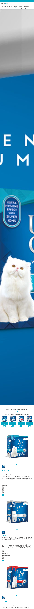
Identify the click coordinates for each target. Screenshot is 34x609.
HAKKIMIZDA (9, 6)
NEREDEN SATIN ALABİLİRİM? (24, 6)
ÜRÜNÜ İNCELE (4, 426)
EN (24, 8)
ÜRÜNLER (15, 6)
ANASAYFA (4, 6)
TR (25, 8)
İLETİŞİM (20, 8)
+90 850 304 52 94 (13, 0)
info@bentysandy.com (5, 0)
